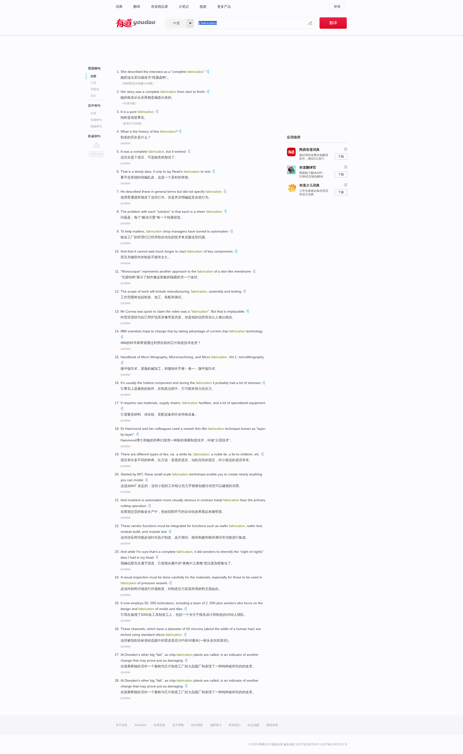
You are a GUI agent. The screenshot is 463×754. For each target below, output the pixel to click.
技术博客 (197, 725)
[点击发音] (207, 72)
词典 (119, 6)
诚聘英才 (216, 725)
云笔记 (184, 6)
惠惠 (203, 6)
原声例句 (94, 105)
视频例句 (96, 126)
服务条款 (289, 744)
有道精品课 (159, 6)
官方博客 (178, 725)
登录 (337, 6)
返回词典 (96, 154)
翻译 (136, 6)
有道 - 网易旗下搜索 (135, 23)
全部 (93, 113)
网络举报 (272, 725)
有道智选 (159, 725)
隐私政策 (277, 744)
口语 (93, 82)
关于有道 (121, 725)
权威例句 (94, 136)
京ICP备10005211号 (333, 744)
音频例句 (96, 120)
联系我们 (234, 725)
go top (97, 145)
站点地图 (253, 725)
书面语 (94, 89)
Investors (140, 725)
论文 (93, 95)
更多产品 (224, 6)
